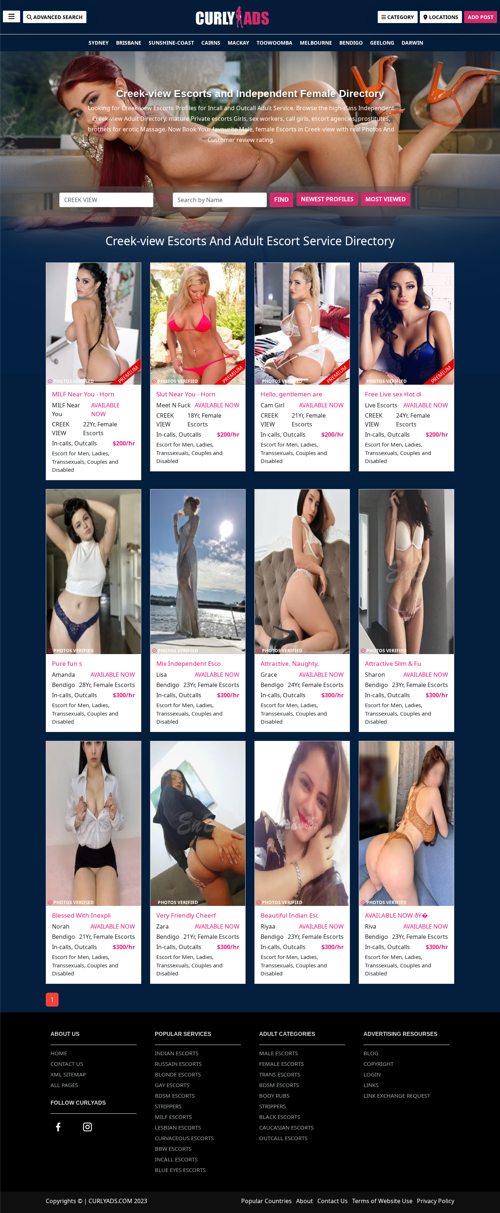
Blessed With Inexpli (81, 915)
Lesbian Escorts (178, 1127)
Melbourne (316, 42)
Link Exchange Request (396, 1095)
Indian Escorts (176, 1053)
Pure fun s (67, 663)
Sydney (99, 42)
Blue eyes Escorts (180, 1169)
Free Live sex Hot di (393, 394)
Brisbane (129, 42)
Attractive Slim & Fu (393, 663)
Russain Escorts (178, 1063)
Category (400, 17)
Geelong (383, 42)
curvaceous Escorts (184, 1138)
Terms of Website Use (382, 1201)
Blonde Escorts (178, 1074)
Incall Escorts (176, 1159)
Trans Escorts (279, 1074)
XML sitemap (68, 1074)
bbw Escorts (173, 1148)
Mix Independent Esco (188, 663)
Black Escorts (279, 1116)
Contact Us (67, 1063)
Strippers (168, 1106)
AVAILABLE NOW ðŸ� (396, 915)
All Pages (64, 1085)
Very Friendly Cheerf (186, 915)
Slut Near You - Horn (186, 394)
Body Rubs (274, 1095)
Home (59, 1053)
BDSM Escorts (175, 1095)
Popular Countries (266, 1201)
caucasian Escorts (286, 1127)
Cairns (211, 42)
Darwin (412, 42)
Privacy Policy (435, 1201)
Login (372, 1074)
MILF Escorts (173, 1116)
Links (370, 1085)
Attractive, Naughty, (290, 663)
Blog (370, 1053)
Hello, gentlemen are (291, 394)
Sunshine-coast (172, 42)
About (304, 1201)
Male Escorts (278, 1053)
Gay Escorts (172, 1085)
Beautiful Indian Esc (289, 915)
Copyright (378, 1063)
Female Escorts (281, 1063)
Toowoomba (275, 42)
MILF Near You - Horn (83, 394)
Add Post (480, 17)
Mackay (239, 42)
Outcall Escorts (283, 1138)
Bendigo (351, 42)
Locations (443, 17)
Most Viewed (385, 199)
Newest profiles (327, 199)
